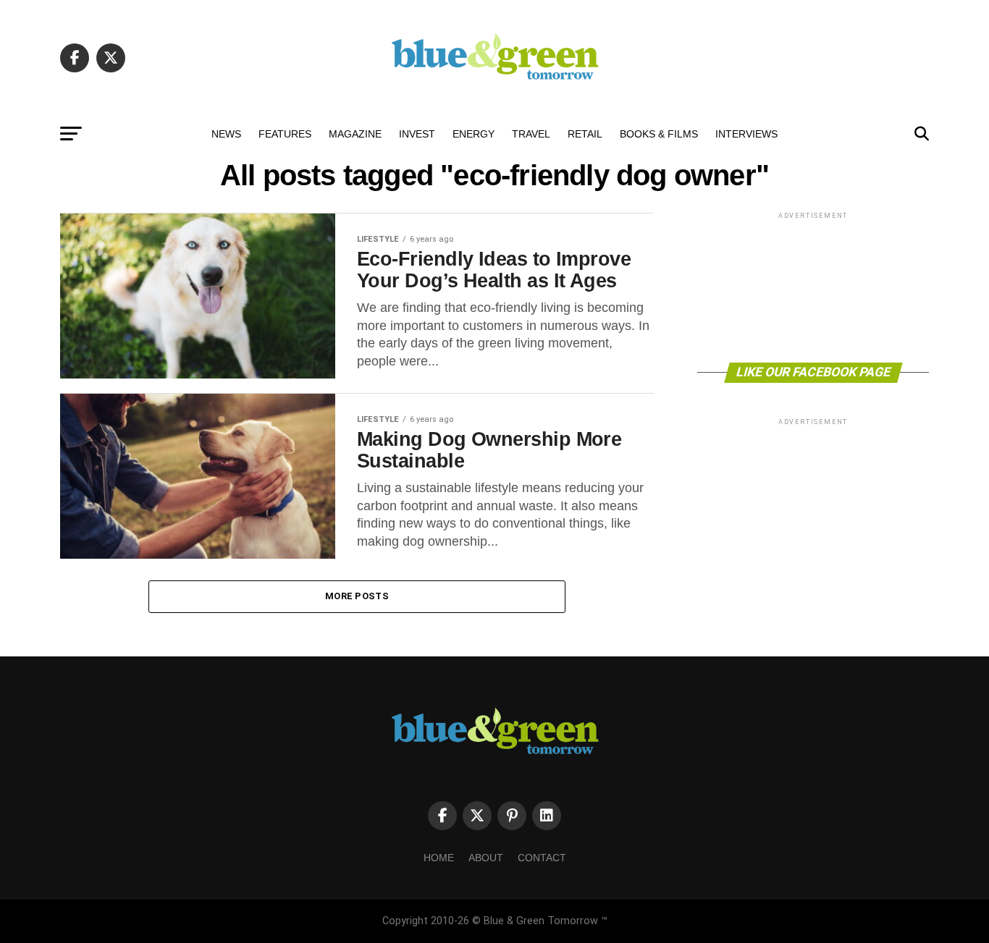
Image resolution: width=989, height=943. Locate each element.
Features (284, 134)
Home (439, 857)
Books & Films (659, 134)
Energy (473, 134)
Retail (585, 134)
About (485, 857)
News (226, 134)
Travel (531, 134)
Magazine (355, 134)
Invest (417, 134)
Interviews (746, 134)
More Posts (357, 596)
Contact (542, 857)
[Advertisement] (813, 286)
